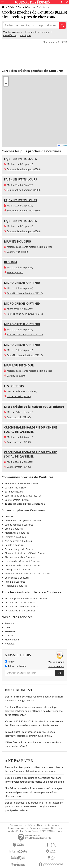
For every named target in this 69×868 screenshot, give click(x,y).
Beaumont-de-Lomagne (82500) (23, 169)
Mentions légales (15, 831)
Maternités (11, 631)
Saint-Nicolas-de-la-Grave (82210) (25, 293)
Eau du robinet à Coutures (19, 524)
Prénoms (9, 623)
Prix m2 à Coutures (15, 581)
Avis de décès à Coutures (18, 540)
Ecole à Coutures (14, 528)
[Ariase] (18, 864)
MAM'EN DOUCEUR (17, 241)
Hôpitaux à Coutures (16, 585)
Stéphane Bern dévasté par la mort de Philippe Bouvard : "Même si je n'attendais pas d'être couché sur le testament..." (34, 711)
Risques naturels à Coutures (20, 557)
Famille (10, 662)
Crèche (11, 7)
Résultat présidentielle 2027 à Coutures (26, 598)
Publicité (42, 825)
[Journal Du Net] (50, 845)
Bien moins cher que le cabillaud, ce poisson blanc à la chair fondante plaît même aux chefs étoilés (34, 769)
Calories (9, 635)
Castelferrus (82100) (17, 251)
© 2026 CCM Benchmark (50, 831)
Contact (32, 825)
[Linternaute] (18, 851)
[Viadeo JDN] (50, 858)
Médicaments (12, 639)
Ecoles (8, 627)
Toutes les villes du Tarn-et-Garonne (25, 503)
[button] (6, 79)
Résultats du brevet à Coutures (21, 606)
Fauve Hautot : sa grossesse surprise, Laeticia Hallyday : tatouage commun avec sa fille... (30, 734)
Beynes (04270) (15, 272)
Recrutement (53, 825)
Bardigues (25, 35)
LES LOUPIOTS (14, 386)
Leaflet (63, 145)
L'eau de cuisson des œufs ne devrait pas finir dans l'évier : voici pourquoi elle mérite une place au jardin (34, 780)
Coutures (10, 516)
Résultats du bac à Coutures (20, 602)
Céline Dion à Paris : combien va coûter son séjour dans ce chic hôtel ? (33, 744)
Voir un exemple (56, 661)
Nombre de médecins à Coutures (22, 561)
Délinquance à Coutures (18, 569)
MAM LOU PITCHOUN (19, 365)
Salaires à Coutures (15, 536)
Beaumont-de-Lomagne (37, 32)
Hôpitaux (9, 643)
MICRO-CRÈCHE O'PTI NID (22, 283)
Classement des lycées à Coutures (23, 520)
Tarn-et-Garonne (27, 7)
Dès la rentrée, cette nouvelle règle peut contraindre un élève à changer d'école (34, 698)
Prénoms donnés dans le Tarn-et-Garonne (27, 573)
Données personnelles (18, 828)
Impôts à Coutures (15, 544)
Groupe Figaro (31, 831)
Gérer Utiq (57, 828)
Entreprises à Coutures (17, 577)
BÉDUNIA (10, 262)
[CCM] (18, 845)
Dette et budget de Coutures (20, 549)
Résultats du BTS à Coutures (20, 610)
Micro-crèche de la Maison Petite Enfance (34, 407)
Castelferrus (9, 35)
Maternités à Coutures (17, 532)
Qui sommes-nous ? (18, 825)
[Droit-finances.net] (50, 851)
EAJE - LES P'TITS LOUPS (20, 159)
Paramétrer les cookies (40, 828)
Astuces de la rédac (17, 666)
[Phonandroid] (50, 864)
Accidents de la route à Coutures (22, 565)
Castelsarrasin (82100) (19, 396)
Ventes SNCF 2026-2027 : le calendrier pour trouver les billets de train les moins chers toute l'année (34, 723)
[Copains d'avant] (18, 858)
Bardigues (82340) (16, 375)
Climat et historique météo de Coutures (26, 553)
